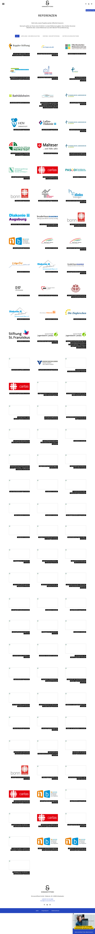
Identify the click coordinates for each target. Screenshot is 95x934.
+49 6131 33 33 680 (47, 899)
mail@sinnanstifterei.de (47, 901)
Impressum (45, 910)
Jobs (37, 910)
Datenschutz (55, 910)
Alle (17, 36)
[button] (3, 4)
